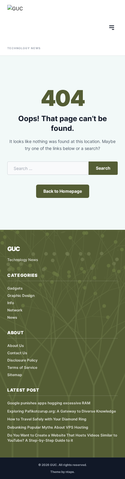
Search (103, 168)
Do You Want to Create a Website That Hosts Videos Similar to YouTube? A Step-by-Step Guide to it (62, 438)
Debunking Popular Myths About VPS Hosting (47, 427)
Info (10, 303)
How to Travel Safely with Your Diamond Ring (46, 419)
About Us (15, 345)
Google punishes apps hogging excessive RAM (48, 403)
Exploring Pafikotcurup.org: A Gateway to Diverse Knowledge (61, 411)
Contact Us (17, 353)
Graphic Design (21, 295)
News (12, 317)
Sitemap (14, 374)
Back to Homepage (62, 191)
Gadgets (15, 288)
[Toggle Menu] (112, 28)
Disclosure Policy (22, 360)
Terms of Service (22, 367)
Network (14, 310)
